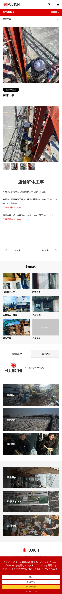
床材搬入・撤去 (10, 315)
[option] (31, 134)
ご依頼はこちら (31, 229)
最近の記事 (17, 354)
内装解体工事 (9, 291)
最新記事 (7, 19)
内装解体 (36, 315)
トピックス (45, 354)
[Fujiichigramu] (31, 511)
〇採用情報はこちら (12, 207)
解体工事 (36, 291)
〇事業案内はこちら (12, 219)
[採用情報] (31, 453)
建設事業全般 (11, 90)
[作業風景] (31, 429)
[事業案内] (31, 404)
